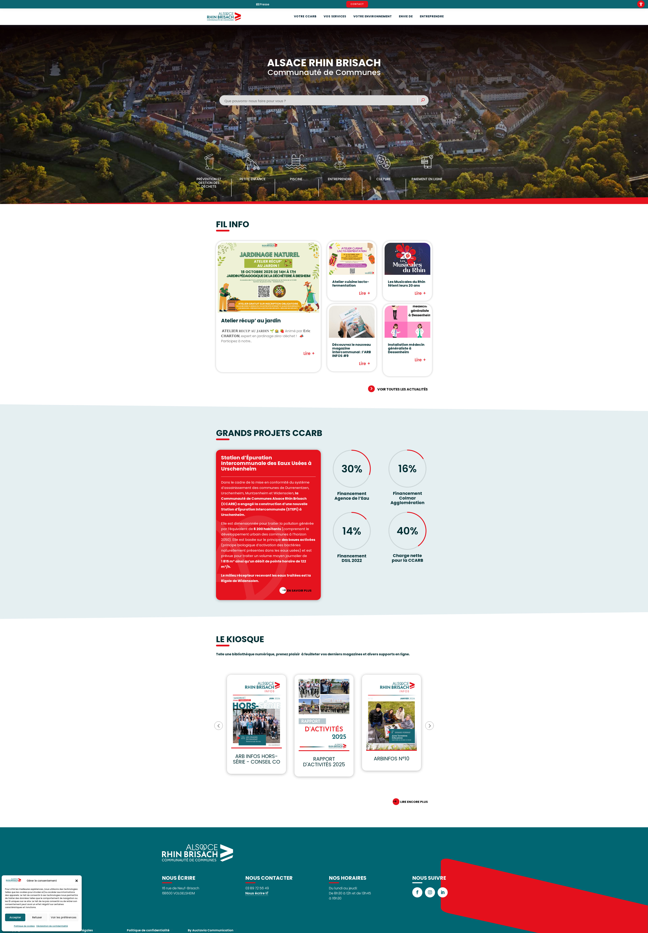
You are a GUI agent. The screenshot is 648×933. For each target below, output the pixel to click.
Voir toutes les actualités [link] (402, 389)
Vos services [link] (335, 16)
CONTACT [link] (357, 4)
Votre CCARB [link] (305, 16)
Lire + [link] (309, 353)
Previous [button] (218, 725)
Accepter (15, 917)
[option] (256, 724)
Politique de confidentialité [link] (148, 930)
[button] (76, 880)
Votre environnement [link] (372, 16)
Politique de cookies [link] (24, 926)
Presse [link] (264, 4)
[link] (641, 4)
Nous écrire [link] (255, 893)
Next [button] (429, 725)
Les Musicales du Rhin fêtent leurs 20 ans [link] (406, 283)
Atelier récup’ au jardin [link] (251, 320)
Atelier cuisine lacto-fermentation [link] (350, 283)
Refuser (37, 917)
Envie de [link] (406, 16)
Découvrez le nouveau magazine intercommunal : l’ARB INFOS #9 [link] (351, 350)
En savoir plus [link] (299, 590)
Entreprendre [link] (432, 16)
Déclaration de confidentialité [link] (52, 926)
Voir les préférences (63, 917)
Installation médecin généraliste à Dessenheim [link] (406, 348)
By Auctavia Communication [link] (210, 930)
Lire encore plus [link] (414, 802)
